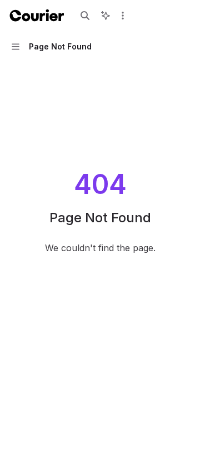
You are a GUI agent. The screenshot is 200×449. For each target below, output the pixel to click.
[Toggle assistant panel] (106, 16)
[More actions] (122, 15)
